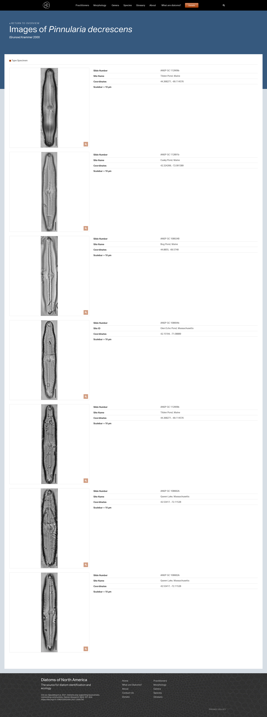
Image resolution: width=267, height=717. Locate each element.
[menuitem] (82, 5)
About (152, 5)
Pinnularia (67, 29)
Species (127, 5)
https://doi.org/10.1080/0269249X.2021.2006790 (62, 699)
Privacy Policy (217, 709)
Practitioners (82, 5)
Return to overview (24, 23)
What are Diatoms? (132, 684)
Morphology (99, 5)
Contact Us (128, 692)
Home (125, 680)
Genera (115, 5)
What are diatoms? (171, 5)
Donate (191, 5)
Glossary (140, 5)
